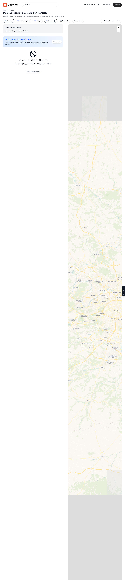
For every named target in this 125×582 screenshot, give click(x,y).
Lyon (15, 31)
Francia (12, 10)
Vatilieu (20, 31)
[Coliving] (10, 5)
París (6, 31)
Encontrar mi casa (89, 5)
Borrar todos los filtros (33, 71)
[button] (118, 27)
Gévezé (10, 31)
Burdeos (25, 31)
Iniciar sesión (106, 5)
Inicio (4, 10)
